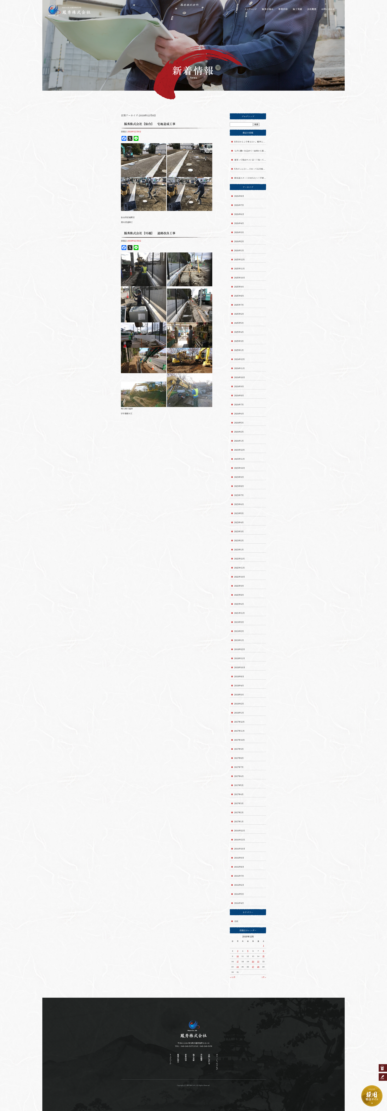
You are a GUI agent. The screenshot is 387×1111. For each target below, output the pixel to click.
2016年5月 (239, 894)
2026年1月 (239, 250)
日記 (236, 921)
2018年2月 (239, 703)
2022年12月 (239, 558)
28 (258, 966)
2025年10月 (239, 277)
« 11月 (232, 977)
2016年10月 (239, 848)
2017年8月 (239, 758)
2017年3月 (239, 803)
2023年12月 (239, 449)
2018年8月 (239, 676)
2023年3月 (239, 531)
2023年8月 (239, 486)
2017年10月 (239, 739)
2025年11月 (239, 268)
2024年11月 (239, 368)
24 (238, 966)
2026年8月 (239, 196)
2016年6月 (239, 884)
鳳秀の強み (267, 9)
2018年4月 (239, 685)
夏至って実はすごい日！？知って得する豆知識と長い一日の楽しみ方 (250, 159)
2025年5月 (239, 322)
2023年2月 (239, 540)
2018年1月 (239, 712)
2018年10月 (239, 667)
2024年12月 (239, 359)
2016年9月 (239, 857)
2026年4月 (239, 223)
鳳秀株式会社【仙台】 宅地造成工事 (149, 124)
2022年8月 (239, 594)
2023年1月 (239, 549)
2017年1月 (239, 821)
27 (253, 966)
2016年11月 (239, 839)
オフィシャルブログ (217, 1062)
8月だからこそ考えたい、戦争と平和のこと (250, 141)
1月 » (264, 977)
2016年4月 (239, 903)
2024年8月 (239, 395)
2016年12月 (239, 830)
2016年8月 (239, 866)
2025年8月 (239, 295)
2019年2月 (239, 631)
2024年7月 (239, 404)
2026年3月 (239, 232)
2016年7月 (239, 875)
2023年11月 (239, 458)
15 (263, 956)
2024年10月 (239, 377)
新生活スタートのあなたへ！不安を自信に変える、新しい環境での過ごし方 (250, 177)
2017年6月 (239, 776)
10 (238, 956)
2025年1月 (239, 350)
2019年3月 (239, 622)
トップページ (251, 9)
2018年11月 (239, 658)
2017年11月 (239, 730)
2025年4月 (239, 332)
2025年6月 (239, 313)
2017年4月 (239, 794)
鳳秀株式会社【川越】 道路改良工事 (149, 233)
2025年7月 (239, 304)
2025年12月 (239, 259)
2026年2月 (239, 241)
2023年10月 (239, 468)
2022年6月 (239, 603)
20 (253, 961)
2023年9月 (239, 477)
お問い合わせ (328, 9)
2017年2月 (239, 812)
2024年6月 (239, 413)
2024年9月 (239, 386)
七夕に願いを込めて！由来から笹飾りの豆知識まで (250, 150)
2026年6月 (239, 214)
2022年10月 (239, 576)
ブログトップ (248, 116)
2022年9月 (239, 585)
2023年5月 (239, 513)
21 (258, 961)
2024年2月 (239, 431)
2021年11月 (239, 613)
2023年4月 (239, 522)
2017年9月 (239, 749)
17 (238, 961)
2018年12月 (239, 649)
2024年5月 (239, 422)
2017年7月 (239, 767)
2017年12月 (239, 721)
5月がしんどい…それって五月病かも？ (250, 168)
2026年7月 (239, 205)
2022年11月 (239, 567)
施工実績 (297, 9)
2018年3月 (239, 694)
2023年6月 (239, 504)
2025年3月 (239, 341)
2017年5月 (239, 785)
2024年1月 (239, 440)
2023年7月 (239, 495)
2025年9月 (239, 286)
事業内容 (282, 9)
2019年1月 (239, 640)
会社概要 (312, 9)
